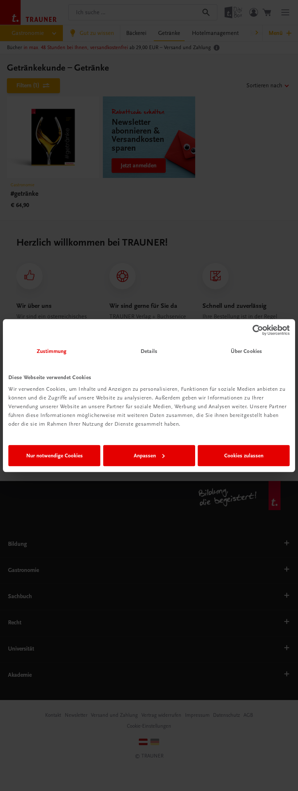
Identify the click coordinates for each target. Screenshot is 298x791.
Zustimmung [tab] (52, 351)
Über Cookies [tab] (246, 351)
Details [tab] (149, 351)
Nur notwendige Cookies (54, 455)
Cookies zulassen (243, 455)
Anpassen (145, 455)
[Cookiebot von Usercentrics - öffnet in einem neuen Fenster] (258, 330)
